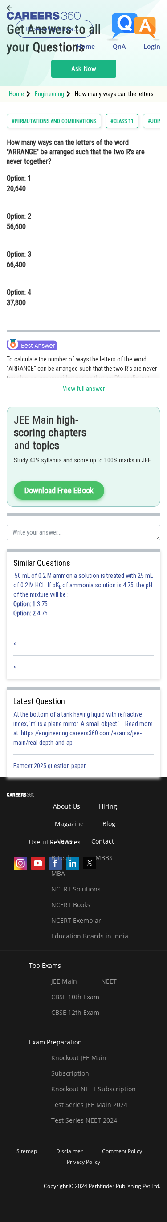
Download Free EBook (59, 490)
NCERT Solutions (76, 889)
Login (151, 46)
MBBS (104, 857)
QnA (119, 46)
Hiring (108, 806)
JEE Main (64, 981)
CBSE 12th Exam (75, 1012)
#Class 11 (122, 121)
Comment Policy (122, 1151)
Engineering (49, 94)
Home (86, 46)
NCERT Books (70, 904)
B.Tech (61, 857)
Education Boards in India (89, 936)
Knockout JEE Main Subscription (78, 1065)
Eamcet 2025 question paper (50, 765)
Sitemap (26, 1151)
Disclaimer (69, 1151)
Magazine (69, 823)
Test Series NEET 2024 (84, 1120)
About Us (66, 806)
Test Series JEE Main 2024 (89, 1104)
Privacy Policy (83, 1162)
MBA (58, 873)
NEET (109, 981)
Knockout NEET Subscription (93, 1089)
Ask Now (83, 68)
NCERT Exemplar (76, 920)
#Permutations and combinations (54, 121)
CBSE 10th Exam (75, 997)
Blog (108, 823)
